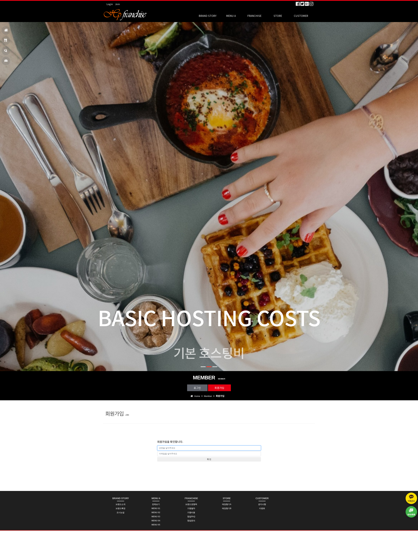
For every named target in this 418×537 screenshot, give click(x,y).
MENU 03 (156, 516)
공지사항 (262, 504)
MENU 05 (156, 525)
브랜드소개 (120, 504)
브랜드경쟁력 (191, 504)
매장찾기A (226, 504)
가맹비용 (191, 512)
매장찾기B (226, 508)
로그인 (197, 388)
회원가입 (219, 388)
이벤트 (262, 508)
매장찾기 (6, 61)
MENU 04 (156, 521)
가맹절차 (191, 508)
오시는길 (120, 512)
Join (117, 4)
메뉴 (6, 40)
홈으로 (6, 30)
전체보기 (156, 504)
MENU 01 (156, 508)
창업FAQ (191, 516)
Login (109, 4)
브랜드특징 (120, 508)
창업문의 (6, 51)
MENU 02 (156, 512)
